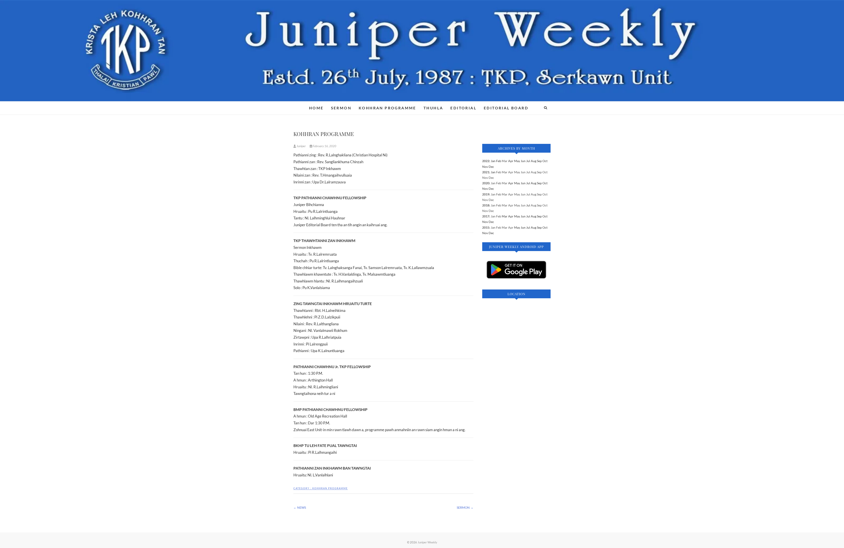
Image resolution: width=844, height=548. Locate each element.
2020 (485, 183)
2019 (485, 194)
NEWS (299, 507)
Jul (528, 172)
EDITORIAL (463, 108)
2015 (485, 227)
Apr (510, 172)
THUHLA (433, 108)
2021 (485, 172)
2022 (485, 161)
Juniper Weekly (427, 542)
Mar (504, 161)
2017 (485, 216)
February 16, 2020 (324, 146)
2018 (485, 205)
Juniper (301, 146)
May (517, 172)
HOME (316, 108)
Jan (493, 183)
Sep (539, 172)
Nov (485, 177)
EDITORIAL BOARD (506, 108)
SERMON (341, 108)
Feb (498, 172)
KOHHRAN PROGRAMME (387, 108)
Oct (545, 172)
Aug (533, 172)
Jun (523, 172)
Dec (491, 177)
